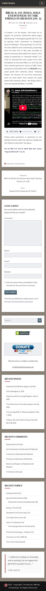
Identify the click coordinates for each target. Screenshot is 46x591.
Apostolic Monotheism (16, 164)
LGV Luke (9, 391)
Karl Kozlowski (12, 449)
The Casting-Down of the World (20, 526)
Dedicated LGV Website (15, 386)
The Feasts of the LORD (15, 537)
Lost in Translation (13, 522)
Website (7, 272)
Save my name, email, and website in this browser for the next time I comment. (21, 283)
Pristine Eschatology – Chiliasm (18, 532)
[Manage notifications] (6, 585)
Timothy (29, 23)
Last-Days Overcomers (14, 517)
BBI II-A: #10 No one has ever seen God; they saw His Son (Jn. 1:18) (23, 178)
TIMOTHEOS (8, 3)
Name (7, 251)
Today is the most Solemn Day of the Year (22, 420)
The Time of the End (14, 542)
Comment (8, 218)
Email (7, 261)
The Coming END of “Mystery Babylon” (21, 412)
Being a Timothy (12, 508)
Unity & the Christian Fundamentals (21, 502)
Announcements (12, 493)
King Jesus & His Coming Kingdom (19, 396)
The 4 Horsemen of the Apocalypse (19, 404)
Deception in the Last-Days (16, 513)
